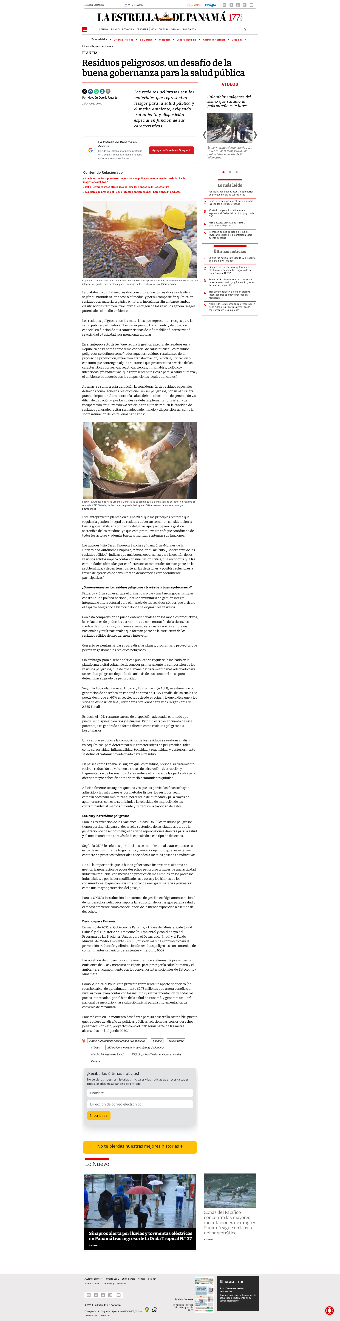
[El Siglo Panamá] (210, 5)
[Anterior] (204, 135)
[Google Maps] (147, 1309)
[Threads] (224, 5)
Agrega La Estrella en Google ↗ (171, 150)
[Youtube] (251, 5)
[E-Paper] (194, 5)
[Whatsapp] (96, 91)
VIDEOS (230, 84)
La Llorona (146, 39)
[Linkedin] (102, 91)
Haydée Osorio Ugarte (103, 98)
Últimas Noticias (123, 39)
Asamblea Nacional (214, 39)
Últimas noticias (230, 251)
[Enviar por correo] (108, 91)
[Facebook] (238, 5)
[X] (231, 5)
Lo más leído (230, 185)
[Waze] (154, 1309)
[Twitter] (84, 91)
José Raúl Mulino (186, 39)
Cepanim (237, 39)
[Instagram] (244, 5)
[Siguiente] (255, 135)
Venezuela (164, 39)
